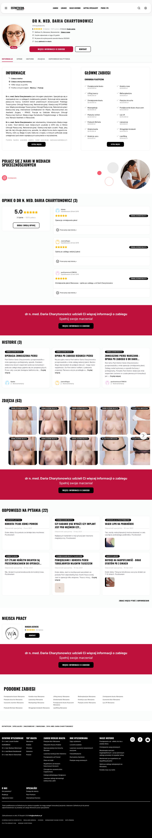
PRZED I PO (104, 8)
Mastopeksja (92, 108)
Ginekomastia (93, 129)
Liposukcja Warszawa (35, 699)
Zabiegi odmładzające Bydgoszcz (55, 775)
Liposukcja (124, 122)
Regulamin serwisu (30, 820)
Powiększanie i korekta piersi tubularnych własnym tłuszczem (74, 561)
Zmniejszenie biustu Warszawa (113, 696)
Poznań (28, 755)
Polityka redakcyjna (9, 823)
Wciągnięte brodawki (128, 129)
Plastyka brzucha (126, 100)
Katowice (29, 751)
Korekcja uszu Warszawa (86, 699)
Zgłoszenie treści (7, 798)
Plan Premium (30, 794)
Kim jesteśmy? (6, 791)
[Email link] (147, 740)
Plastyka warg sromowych (78, 760)
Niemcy (33, 88)
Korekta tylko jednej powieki (21, 524)
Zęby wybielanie (75, 741)
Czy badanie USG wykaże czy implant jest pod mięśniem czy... (75, 525)
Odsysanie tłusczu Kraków (52, 745)
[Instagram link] (132, 740)
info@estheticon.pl (35, 815)
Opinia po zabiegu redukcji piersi (74, 355)
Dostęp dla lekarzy (32, 791)
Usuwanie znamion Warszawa (14, 703)
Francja (40, 88)
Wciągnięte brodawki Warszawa (39, 708)
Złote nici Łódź (48, 760)
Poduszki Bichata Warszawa (13, 708)
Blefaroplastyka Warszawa (86, 696)
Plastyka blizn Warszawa (52, 741)
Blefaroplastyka (126, 93)
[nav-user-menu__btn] (145, 8)
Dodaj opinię (71, 29)
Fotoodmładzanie (75, 754)
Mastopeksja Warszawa (36, 703)
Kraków (28, 745)
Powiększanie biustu (95, 86)
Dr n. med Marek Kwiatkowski (11, 751)
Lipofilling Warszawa (60, 708)
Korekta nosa (125, 86)
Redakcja (5, 794)
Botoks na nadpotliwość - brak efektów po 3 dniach (123, 561)
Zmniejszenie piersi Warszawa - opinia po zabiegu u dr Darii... (122, 357)
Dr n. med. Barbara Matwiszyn (12, 748)
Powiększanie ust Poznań (52, 757)
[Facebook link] (140, 740)
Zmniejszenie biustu (95, 100)
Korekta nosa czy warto (107, 770)
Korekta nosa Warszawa (36, 696)
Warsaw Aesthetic (32, 626)
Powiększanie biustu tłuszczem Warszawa (63, 704)
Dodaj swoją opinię (26, 225)
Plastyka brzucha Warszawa (13, 699)
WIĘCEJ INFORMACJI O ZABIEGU (51, 49)
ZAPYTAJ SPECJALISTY (90, 8)
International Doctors (33, 798)
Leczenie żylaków (76, 745)
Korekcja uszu (93, 136)
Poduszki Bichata (94, 122)
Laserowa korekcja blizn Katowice (55, 754)
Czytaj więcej (115, 376)
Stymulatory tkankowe (77, 757)
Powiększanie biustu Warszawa (14, 696)
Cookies (40, 820)
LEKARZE (64, 8)
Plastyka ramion (94, 115)
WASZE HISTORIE (75, 8)
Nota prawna (69, 820)
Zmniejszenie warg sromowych (110, 747)
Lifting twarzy (93, 93)
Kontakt (32, 635)
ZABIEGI (55, 8)
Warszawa (29, 741)
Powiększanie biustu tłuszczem (132, 108)
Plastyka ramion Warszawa (87, 703)
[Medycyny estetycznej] (17, 8)
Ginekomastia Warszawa (61, 699)
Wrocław (29, 748)
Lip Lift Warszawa (108, 703)
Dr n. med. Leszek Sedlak (10, 741)
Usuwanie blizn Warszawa (111, 699)
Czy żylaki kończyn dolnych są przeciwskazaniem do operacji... (23, 561)
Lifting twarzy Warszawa (61, 696)
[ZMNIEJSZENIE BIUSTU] (22, 420)
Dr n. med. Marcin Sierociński (11, 755)
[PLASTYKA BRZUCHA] (114, 451)
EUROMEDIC (6, 745)
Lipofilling (123, 136)
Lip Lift (122, 115)
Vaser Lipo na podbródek (119, 524)
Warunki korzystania (25, 823)
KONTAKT (83, 49)
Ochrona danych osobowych (12, 820)
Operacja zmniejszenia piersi (21, 355)
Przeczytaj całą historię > (68, 230)
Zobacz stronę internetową (21, 82)
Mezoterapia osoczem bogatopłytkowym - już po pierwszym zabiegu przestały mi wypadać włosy (112, 752)
